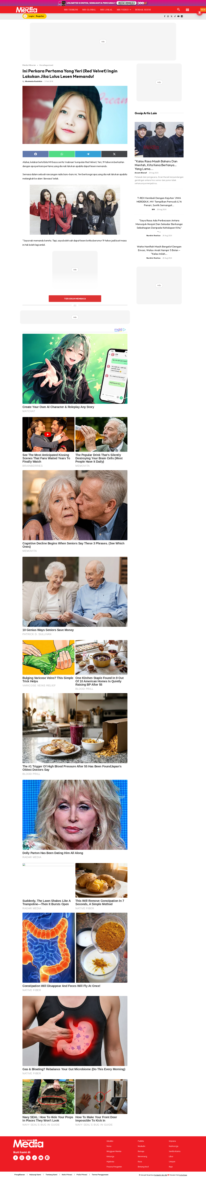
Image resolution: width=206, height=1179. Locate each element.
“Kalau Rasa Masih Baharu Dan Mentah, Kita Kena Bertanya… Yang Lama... (156, 165)
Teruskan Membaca (75, 298)
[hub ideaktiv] (187, 8)
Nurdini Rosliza (153, 235)
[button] (178, 9)
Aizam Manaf (141, 173)
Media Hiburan (29, 65)
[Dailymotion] (182, 16)
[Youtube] (178, 16)
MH (153, 209)
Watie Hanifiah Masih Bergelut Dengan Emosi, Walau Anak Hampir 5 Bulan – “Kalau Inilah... (159, 250)
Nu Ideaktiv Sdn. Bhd (160, 1175)
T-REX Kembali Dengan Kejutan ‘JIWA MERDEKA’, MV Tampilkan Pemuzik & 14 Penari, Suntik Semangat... (159, 201)
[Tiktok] (175, 16)
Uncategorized (46, 65)
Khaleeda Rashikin (33, 81)
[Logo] (26, 10)
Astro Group (183, 1175)
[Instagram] (168, 16)
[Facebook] (164, 16)
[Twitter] (171, 16)
